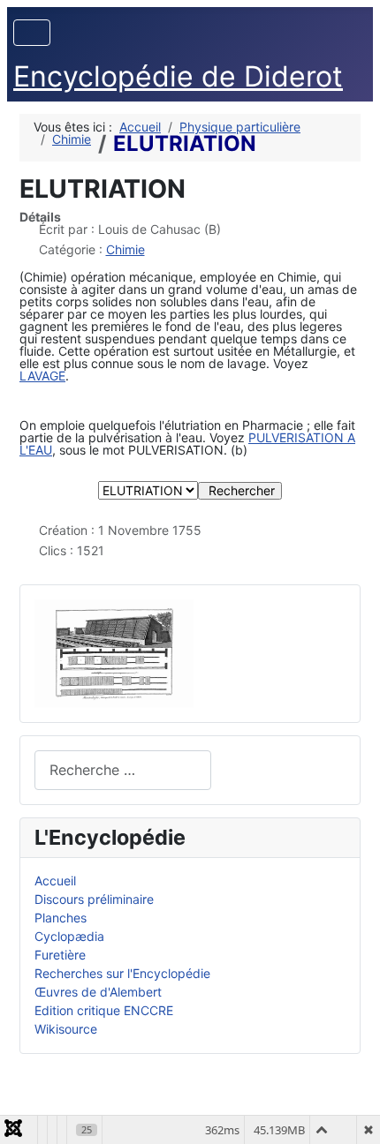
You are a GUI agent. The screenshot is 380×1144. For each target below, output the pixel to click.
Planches (60, 917)
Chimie (125, 249)
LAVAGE (42, 375)
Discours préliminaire (94, 899)
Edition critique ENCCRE (103, 1010)
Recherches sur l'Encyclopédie (122, 973)
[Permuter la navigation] (31, 32)
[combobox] (122, 770)
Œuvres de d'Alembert (98, 991)
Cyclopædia (69, 936)
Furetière (60, 954)
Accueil (55, 880)
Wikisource (65, 1028)
